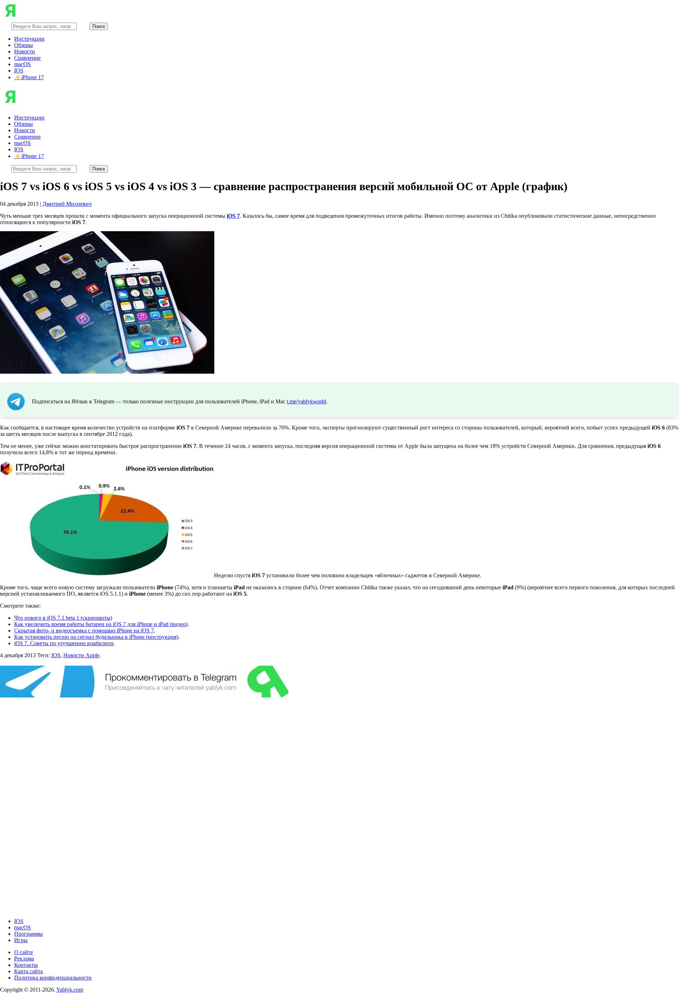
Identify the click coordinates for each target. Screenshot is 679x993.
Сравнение (27, 58)
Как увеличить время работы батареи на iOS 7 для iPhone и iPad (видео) (100, 624)
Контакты (26, 965)
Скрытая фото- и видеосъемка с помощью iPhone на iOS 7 (84, 630)
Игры (21, 940)
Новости (24, 51)
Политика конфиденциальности (53, 978)
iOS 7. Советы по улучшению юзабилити (64, 643)
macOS (22, 64)
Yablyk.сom (69, 990)
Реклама (24, 959)
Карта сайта (28, 971)
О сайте (23, 952)
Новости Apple (81, 655)
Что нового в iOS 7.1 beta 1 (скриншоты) (63, 618)
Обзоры (23, 45)
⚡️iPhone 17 (29, 77)
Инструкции (29, 39)
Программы (28, 934)
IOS (18, 71)
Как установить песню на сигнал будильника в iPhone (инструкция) (96, 637)
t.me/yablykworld (306, 401)
